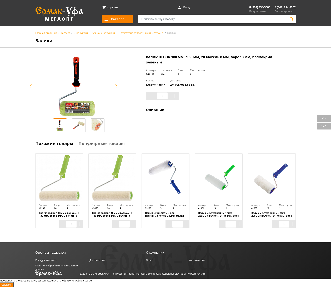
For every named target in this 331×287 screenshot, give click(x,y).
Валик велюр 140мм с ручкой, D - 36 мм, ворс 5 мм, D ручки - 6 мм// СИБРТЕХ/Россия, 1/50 (112, 216)
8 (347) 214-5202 (285, 7)
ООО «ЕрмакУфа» (99, 273)
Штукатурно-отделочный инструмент (141, 33)
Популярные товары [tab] (101, 143)
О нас (149, 260)
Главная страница (46, 33)
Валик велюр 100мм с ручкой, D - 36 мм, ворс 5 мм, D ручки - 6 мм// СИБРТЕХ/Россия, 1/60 (59, 216)
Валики (171, 33)
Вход (186, 7)
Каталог (65, 33)
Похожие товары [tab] (54, 143)
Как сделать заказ (46, 260)
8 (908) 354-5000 (259, 7)
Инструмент (81, 33)
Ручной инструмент (103, 33)
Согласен (6, 284)
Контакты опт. (197, 260)
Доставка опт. (97, 260)
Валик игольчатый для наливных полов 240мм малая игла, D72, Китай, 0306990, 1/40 (164, 216)
